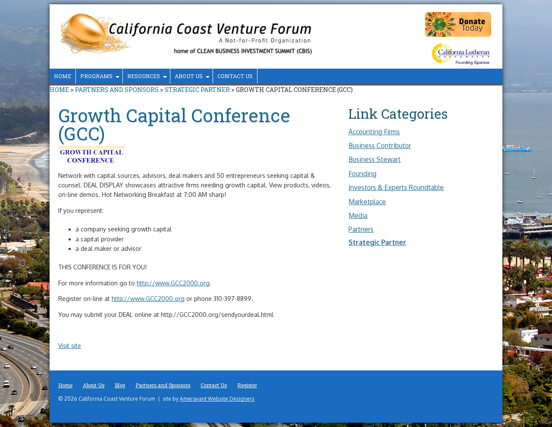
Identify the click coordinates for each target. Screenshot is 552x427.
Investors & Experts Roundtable (396, 187)
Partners (360, 229)
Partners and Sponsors (117, 89)
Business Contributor (379, 145)
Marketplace (367, 201)
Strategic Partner (197, 89)
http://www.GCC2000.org (173, 283)
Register (247, 385)
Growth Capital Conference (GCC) (174, 124)
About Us (189, 76)
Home (62, 76)
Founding (362, 173)
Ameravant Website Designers (217, 398)
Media (357, 215)
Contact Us (235, 76)
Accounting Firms (374, 131)
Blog (120, 385)
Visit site (69, 345)
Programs (96, 76)
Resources (143, 76)
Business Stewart (374, 159)
